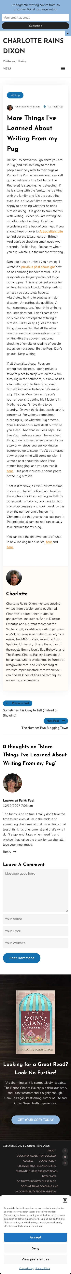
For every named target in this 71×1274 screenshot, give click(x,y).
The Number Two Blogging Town (44, 728)
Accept (35, 1237)
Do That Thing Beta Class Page (36, 1181)
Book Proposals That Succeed (36, 1155)
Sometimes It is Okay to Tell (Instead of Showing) (30, 713)
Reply (7, 852)
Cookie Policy (26, 1268)
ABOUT (52, 1150)
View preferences (35, 1259)
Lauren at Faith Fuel (18, 800)
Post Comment (21, 958)
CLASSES (28, 1160)
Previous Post (20, 703)
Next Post (53, 721)
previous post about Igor (38, 267)
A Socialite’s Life (51, 231)
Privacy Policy (43, 1268)
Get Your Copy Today (35, 1120)
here (49, 542)
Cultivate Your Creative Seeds (37, 1166)
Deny (35, 1248)
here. (10, 471)
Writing (15, 95)
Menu (7, 68)
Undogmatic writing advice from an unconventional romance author (35, 7)
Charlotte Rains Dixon (33, 46)
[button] (65, 1200)
